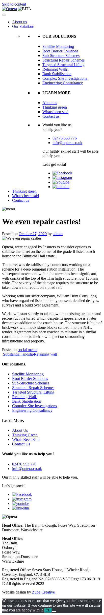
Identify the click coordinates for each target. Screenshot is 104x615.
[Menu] (4, 14)
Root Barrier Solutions (60, 51)
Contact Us (21, 444)
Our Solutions (23, 26)
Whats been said (55, 112)
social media (27, 349)
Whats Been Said (26, 439)
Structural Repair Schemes (63, 60)
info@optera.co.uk (67, 142)
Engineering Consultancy (62, 83)
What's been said (25, 196)
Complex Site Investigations (64, 78)
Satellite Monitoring (58, 46)
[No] (54, 611)
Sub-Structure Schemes (61, 55)
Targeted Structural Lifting (63, 65)
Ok (48, 610)
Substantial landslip (18, 354)
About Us (20, 430)
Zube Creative (43, 592)
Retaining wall (46, 354)
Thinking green (54, 107)
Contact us (50, 116)
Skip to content (14, 4)
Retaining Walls (55, 69)
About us (19, 22)
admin (58, 234)
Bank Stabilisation (56, 74)
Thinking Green (25, 435)
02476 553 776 (65, 138)
